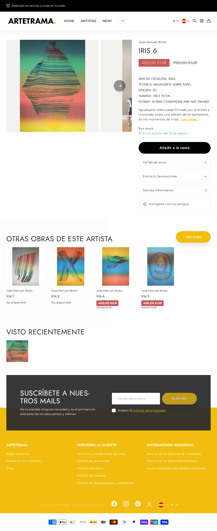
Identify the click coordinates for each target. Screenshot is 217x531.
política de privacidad (149, 410)
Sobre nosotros (17, 454)
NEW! (107, 21)
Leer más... (190, 119)
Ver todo (193, 237)
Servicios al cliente (97, 445)
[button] (119, 86)
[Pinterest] (138, 504)
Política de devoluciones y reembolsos (106, 483)
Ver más (123, 21)
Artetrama (17, 445)
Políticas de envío (90, 468)
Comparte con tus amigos (169, 204)
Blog (10, 468)
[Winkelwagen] (209, 21)
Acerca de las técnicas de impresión (174, 454)
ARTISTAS (88, 21)
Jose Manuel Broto (153, 42)
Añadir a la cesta (175, 148)
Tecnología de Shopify (88, 505)
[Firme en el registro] (202, 21)
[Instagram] (126, 504)
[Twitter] (149, 504)
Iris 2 (55, 296)
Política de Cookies (91, 475)
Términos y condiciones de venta (101, 454)
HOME (69, 21)
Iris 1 (10, 296)
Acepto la (142, 410)
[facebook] (114, 504)
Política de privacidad (93, 461)
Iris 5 (145, 296)
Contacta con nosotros (23, 461)
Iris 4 (100, 296)
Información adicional (170, 445)
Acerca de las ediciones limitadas (172, 461)
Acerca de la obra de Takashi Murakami (176, 468)
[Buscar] (194, 21)
